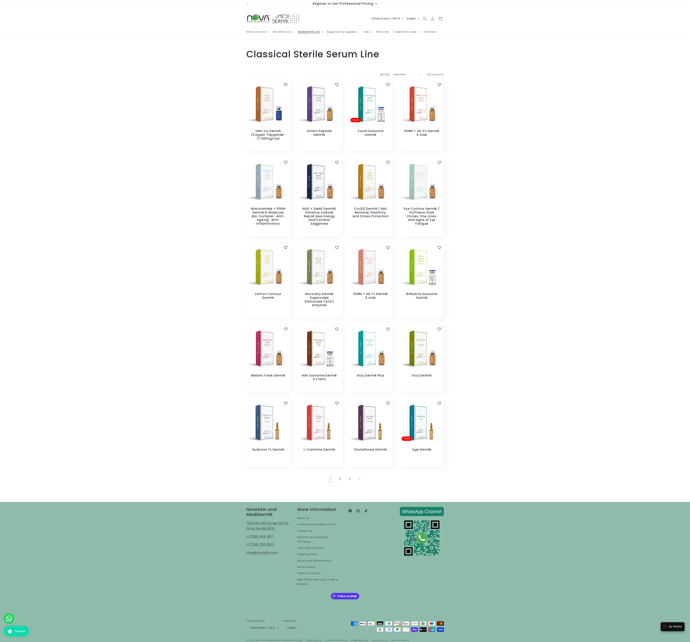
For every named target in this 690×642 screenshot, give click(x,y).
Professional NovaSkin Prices (316, 524)
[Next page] (360, 479)
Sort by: (385, 74)
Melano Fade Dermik (268, 375)
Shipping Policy (307, 554)
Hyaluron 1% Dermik (268, 450)
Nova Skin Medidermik (268, 640)
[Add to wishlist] (285, 84)
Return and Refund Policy (314, 560)
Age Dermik (421, 450)
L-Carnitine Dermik (319, 450)
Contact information (336, 640)
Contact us (305, 531)
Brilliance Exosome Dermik (422, 296)
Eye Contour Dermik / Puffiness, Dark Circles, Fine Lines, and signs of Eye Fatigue (422, 216)
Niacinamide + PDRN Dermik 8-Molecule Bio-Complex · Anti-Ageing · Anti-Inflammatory (268, 216)
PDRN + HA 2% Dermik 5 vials (421, 133)
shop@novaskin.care (262, 552)
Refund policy (314, 640)
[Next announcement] (443, 3)
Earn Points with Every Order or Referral (318, 582)
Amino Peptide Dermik (319, 133)
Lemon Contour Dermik (268, 296)
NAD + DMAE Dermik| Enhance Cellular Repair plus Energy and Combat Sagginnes (319, 216)
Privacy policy (379, 640)
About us (303, 518)
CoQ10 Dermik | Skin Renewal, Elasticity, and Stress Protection (370, 212)
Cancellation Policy (310, 548)
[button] (257, 32)
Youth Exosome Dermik (370, 133)
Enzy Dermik (422, 375)
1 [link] (330, 479)
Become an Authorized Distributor (312, 539)
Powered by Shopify (292, 640)
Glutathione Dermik (370, 450)
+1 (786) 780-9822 (260, 544)
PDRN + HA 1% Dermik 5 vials (370, 296)
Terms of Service (309, 573)
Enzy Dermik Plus (370, 375)
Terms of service (399, 640)
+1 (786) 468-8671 (260, 536)
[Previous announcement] (247, 3)
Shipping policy (359, 640)
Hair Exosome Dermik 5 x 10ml (319, 377)
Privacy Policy (306, 567)
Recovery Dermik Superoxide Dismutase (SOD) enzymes (319, 299)
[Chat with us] (9, 618)
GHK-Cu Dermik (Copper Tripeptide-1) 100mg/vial (268, 134)
